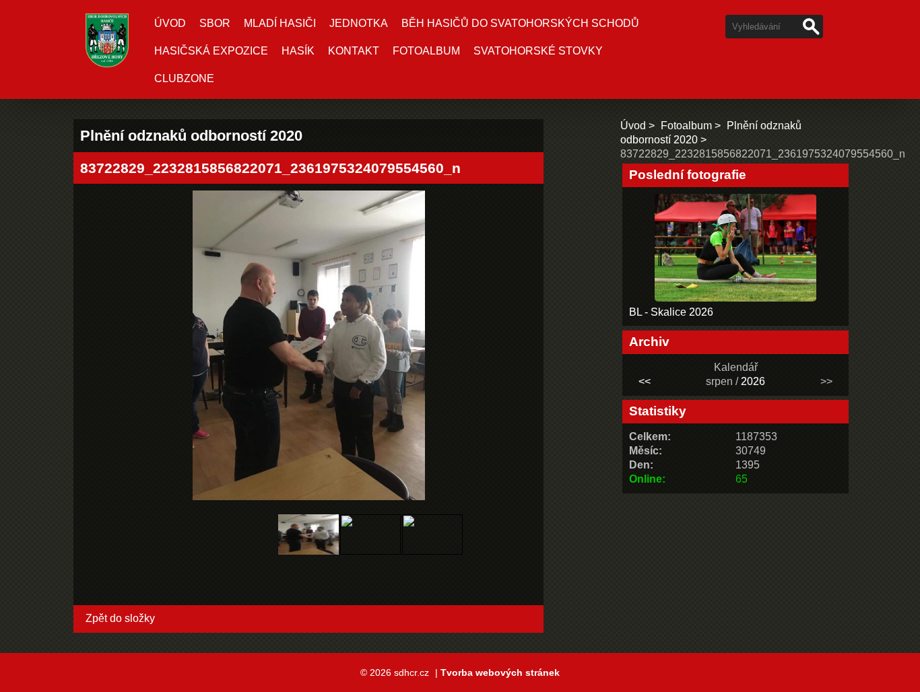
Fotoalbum (426, 51)
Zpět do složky (120, 618)
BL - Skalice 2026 (671, 312)
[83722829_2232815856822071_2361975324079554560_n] (308, 558)
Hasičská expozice (211, 51)
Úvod (170, 23)
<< (644, 381)
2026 (753, 381)
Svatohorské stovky (538, 51)
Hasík (298, 51)
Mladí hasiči (280, 23)
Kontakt (353, 51)
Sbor (214, 23)
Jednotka (358, 23)
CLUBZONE (184, 78)
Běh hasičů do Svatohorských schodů (520, 23)
